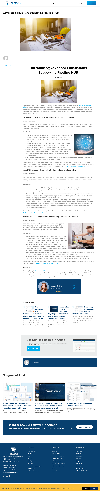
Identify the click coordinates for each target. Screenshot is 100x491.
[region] (50, 487)
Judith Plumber (36, 362)
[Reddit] (13, 66)
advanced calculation (40, 271)
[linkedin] (10, 476)
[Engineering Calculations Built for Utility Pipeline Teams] (79, 309)
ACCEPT (94, 488)
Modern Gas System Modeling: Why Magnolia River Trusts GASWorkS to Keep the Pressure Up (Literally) (48, 405)
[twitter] (4, 476)
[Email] (6, 66)
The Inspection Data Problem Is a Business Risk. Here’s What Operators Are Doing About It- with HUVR (17, 405)
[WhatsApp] (8, 66)
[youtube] (7, 476)
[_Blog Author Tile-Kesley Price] (59, 280)
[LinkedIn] (11, 66)
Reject (85, 488)
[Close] (98, 485)
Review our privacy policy (67, 488)
